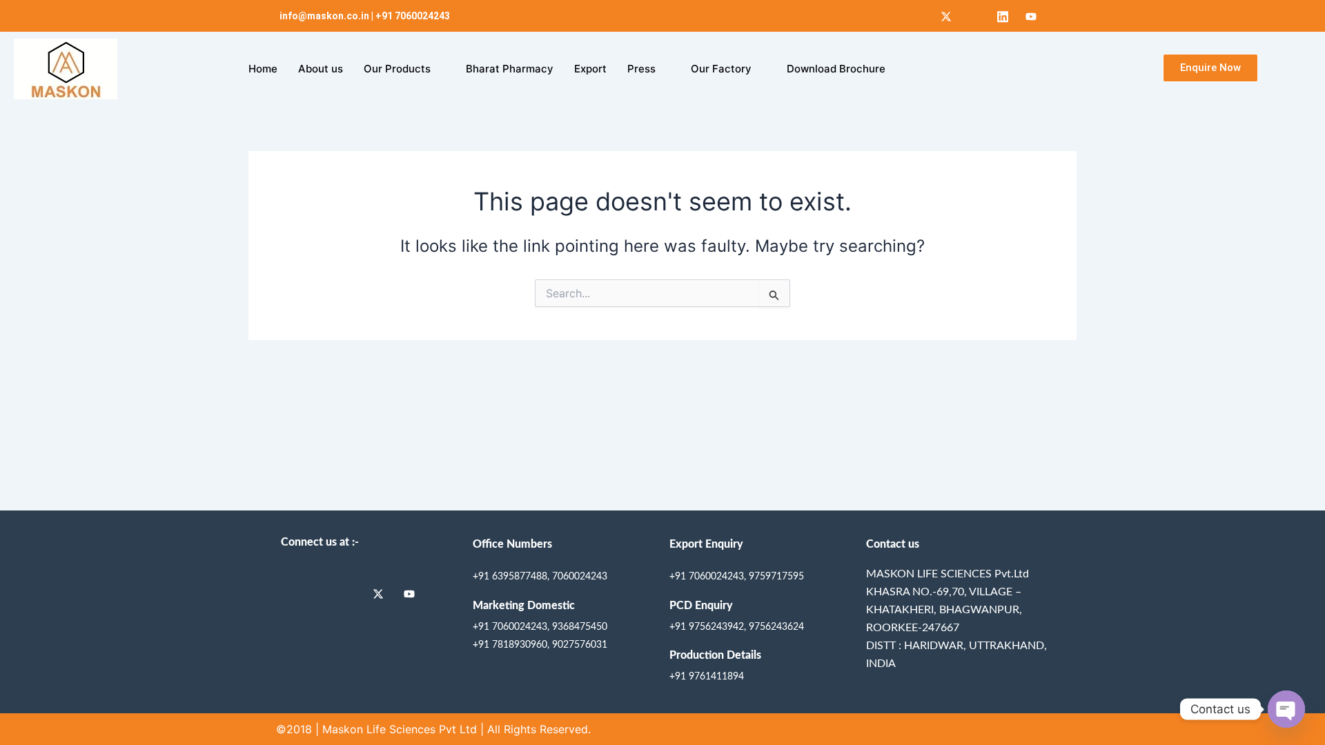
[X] (946, 16)
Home (262, 68)
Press (641, 68)
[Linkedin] (1002, 16)
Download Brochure (836, 68)
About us (320, 68)
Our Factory (721, 68)
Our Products (397, 68)
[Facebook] (917, 16)
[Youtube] (1031, 16)
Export (590, 68)
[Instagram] (974, 16)
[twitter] (383, 593)
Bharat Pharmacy (509, 68)
